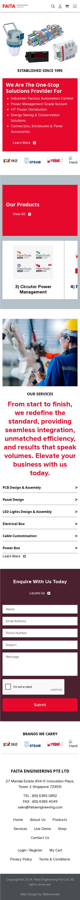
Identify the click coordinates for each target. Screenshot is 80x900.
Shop (62, 828)
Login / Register (30, 850)
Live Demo (42, 828)
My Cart (55, 850)
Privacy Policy (21, 859)
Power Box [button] (11, 548)
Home (18, 819)
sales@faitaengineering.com (40, 807)
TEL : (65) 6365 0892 (40, 795)
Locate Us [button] (37, 593)
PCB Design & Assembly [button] (22, 487)
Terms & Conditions (54, 859)
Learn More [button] (21, 143)
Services (20, 828)
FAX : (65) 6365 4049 (40, 801)
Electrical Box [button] (14, 524)
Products (60, 819)
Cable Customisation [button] (20, 536)
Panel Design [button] (13, 499)
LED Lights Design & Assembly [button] (27, 511)
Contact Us (40, 837)
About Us (38, 819)
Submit (40, 704)
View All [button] (19, 214)
